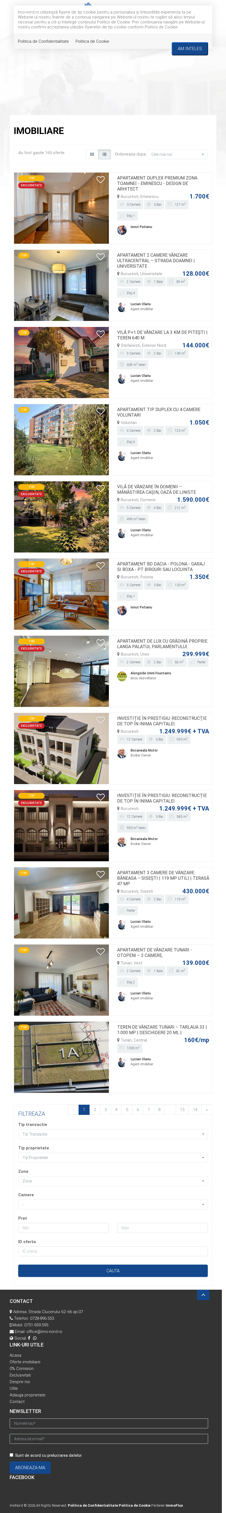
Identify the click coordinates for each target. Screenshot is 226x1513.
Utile (14, 1388)
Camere (26, 1194)
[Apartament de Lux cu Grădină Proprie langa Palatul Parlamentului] (61, 671)
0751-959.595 (36, 1324)
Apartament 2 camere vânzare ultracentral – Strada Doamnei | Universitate (156, 261)
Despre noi (20, 1381)
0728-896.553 (42, 1318)
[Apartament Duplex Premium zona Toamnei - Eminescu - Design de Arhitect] (61, 207)
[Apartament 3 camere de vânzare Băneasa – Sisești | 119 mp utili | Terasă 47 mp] (61, 902)
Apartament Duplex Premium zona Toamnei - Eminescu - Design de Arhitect (157, 183)
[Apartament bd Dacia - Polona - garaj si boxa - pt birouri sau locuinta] (61, 593)
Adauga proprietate (27, 1395)
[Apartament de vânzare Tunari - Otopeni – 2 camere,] (61, 979)
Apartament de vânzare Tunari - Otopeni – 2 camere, (154, 952)
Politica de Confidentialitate (43, 41)
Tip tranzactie (32, 1124)
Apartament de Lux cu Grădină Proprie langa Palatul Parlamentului (162, 644)
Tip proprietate (33, 1148)
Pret (22, 1218)
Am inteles (190, 48)
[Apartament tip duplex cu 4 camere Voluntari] (61, 439)
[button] (177, 154)
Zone (23, 1171)
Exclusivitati (20, 1375)
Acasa (15, 1355)
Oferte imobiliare (25, 1361)
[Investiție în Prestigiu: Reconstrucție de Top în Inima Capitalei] (61, 748)
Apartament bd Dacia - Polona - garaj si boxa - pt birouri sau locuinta (161, 566)
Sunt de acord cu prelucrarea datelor (48, 1455)
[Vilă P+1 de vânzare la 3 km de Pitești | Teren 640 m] (61, 362)
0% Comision (22, 1368)
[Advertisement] (113, 73)
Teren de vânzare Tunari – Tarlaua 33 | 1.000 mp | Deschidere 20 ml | (162, 1029)
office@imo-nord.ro (44, 1331)
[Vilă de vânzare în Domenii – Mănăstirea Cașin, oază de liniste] (61, 516)
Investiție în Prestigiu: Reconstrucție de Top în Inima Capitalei (162, 721)
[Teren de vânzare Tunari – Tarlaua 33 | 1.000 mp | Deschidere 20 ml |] (61, 1057)
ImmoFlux (174, 1505)
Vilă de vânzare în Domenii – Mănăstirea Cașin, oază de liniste (156, 489)
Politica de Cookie (92, 41)
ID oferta (27, 1241)
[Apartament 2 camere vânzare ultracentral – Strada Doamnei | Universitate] (61, 285)
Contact (17, 1401)
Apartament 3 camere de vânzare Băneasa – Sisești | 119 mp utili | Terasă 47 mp (163, 878)
